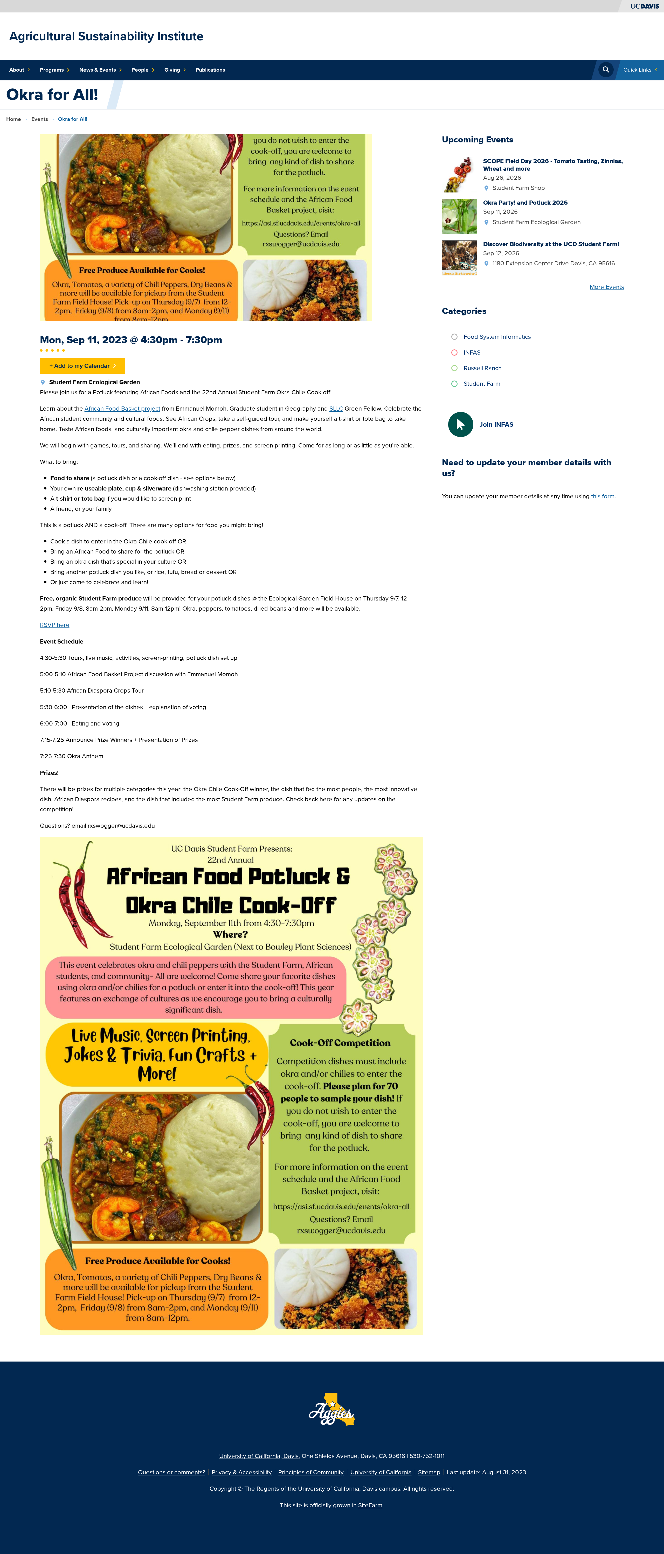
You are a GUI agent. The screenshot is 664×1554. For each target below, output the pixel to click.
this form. (603, 496)
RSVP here (55, 624)
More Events (607, 286)
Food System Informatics (497, 336)
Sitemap (429, 1472)
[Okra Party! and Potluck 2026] (459, 215)
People (140, 70)
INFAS (472, 352)
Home (13, 119)
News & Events (97, 70)
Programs (52, 70)
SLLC (336, 408)
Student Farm (482, 383)
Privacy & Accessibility (242, 1472)
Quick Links (638, 69)
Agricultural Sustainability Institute (106, 36)
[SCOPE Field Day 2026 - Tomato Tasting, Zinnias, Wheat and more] (459, 174)
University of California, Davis (259, 1455)
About (16, 70)
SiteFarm (370, 1505)
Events (39, 119)
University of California (381, 1472)
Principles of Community (311, 1472)
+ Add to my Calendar (80, 365)
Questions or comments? (171, 1472)
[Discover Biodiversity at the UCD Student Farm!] (459, 257)
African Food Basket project (122, 408)
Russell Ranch (483, 367)
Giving (172, 70)
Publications (210, 70)
